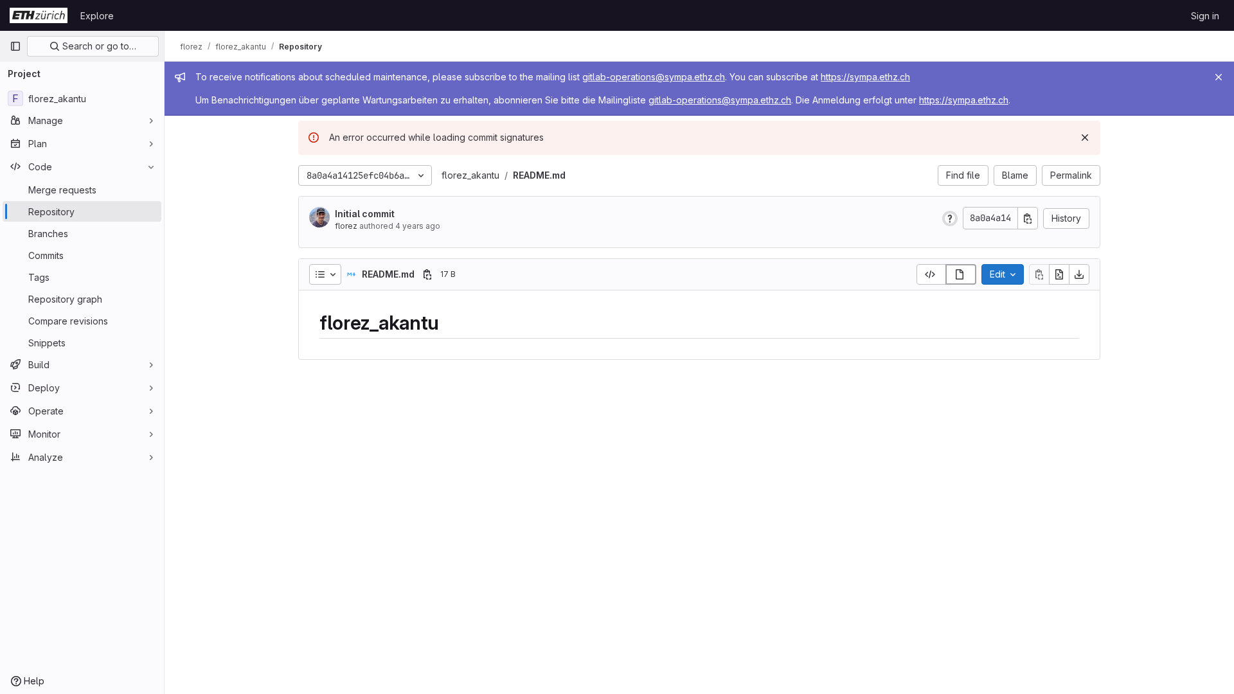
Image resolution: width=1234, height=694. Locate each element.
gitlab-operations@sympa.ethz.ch (653, 76)
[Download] (1079, 274)
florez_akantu (470, 175)
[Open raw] (1059, 274)
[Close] (1218, 77)
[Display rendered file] (960, 274)
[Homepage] (38, 15)
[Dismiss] (1085, 137)
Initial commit (365, 213)
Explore (97, 15)
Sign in (1205, 15)
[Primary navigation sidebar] (15, 46)
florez (346, 226)
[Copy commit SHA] (1027, 218)
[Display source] (931, 274)
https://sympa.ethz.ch (865, 76)
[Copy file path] (427, 274)
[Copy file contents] (1039, 274)
